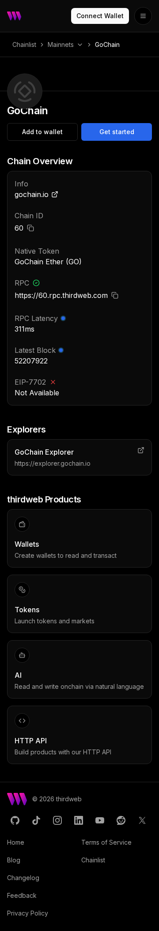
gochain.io (32, 194)
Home (15, 842)
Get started (116, 131)
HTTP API (31, 740)
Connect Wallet (100, 15)
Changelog (23, 877)
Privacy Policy (27, 913)
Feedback (22, 895)
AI (18, 675)
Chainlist (24, 44)
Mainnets (61, 44)
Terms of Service (106, 842)
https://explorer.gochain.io (53, 463)
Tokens (27, 609)
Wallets (27, 544)
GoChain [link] (107, 44)
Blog (13, 860)
